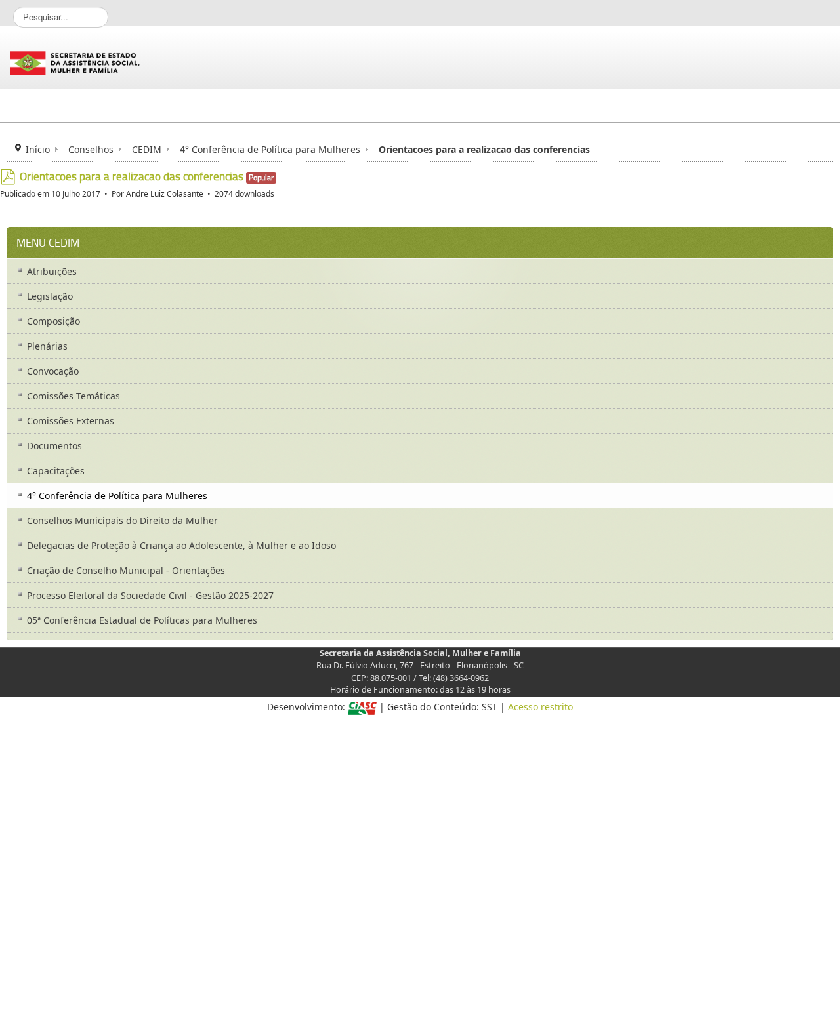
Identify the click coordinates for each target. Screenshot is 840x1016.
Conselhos (91, 149)
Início (38, 149)
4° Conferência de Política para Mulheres (270, 149)
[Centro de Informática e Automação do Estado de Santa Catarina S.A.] (362, 707)
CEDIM (146, 149)
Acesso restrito (540, 707)
